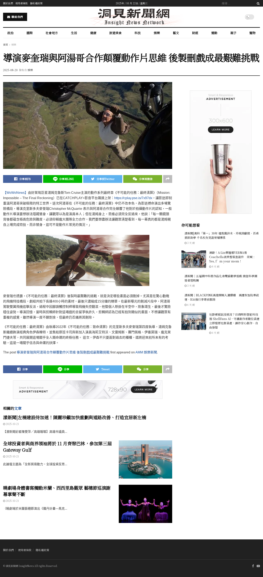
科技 (138, 33)
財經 (195, 33)
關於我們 (8, 3)
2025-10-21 (12, 424)
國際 (30, 33)
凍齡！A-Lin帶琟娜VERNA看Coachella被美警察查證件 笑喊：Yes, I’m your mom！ (232, 256)
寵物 (252, 33)
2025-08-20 (10, 70)
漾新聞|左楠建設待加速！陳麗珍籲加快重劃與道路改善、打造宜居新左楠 (74, 417)
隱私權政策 (36, 3)
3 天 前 (191, 243)
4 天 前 (215, 266)
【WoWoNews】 (15, 192)
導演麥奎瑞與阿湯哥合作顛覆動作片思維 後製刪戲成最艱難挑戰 (63, 352)
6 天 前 (191, 304)
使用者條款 (21, 3)
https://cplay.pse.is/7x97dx (133, 198)
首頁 (5, 44)
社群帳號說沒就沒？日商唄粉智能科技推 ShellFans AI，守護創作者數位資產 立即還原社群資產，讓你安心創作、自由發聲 (234, 320)
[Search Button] (257, 3)
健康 (93, 33)
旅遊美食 (115, 33)
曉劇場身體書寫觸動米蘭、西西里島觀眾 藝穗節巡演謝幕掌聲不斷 (57, 491)
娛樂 (157, 33)
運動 (214, 33)
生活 (74, 33)
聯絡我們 (17, 17)
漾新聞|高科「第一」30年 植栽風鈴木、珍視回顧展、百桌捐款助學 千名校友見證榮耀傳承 (222, 235)
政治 (10, 33)
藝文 (176, 33)
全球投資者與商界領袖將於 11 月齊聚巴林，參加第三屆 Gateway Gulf (57, 446)
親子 (233, 33)
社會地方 (52, 33)
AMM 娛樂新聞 (146, 352)
